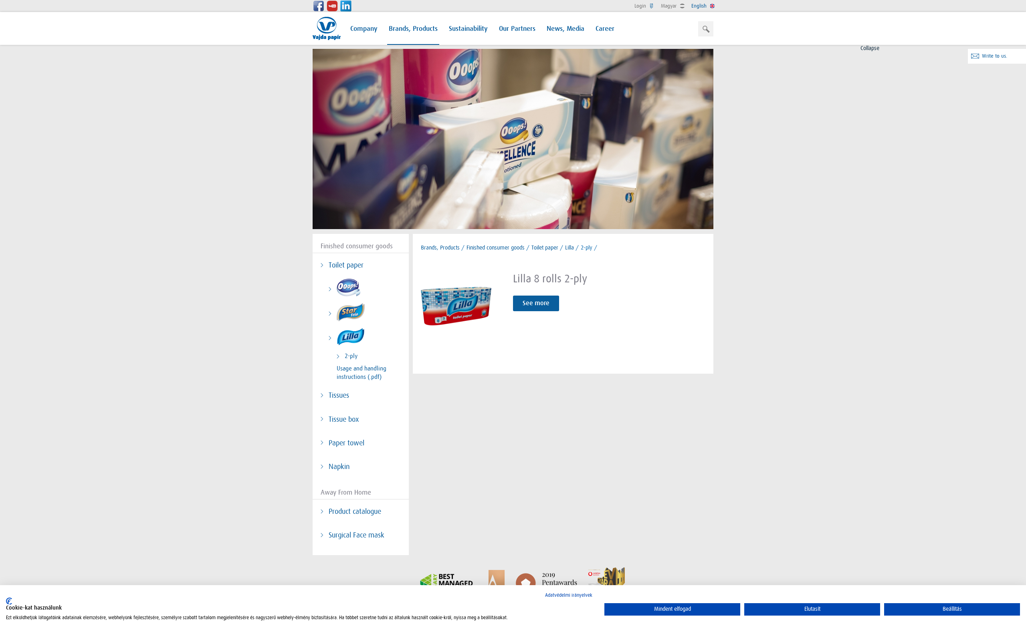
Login (641, 6)
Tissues (339, 395)
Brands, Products (413, 29)
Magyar (669, 6)
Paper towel (346, 443)
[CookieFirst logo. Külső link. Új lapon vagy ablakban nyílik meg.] (9, 601)
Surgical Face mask (356, 535)
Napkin (339, 467)
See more (536, 303)
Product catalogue (355, 511)
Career (605, 29)
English (699, 6)
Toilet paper (346, 265)
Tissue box (344, 419)
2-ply (351, 356)
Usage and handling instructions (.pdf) (361, 372)
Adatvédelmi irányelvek (568, 595)
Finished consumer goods (496, 247)
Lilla (569, 247)
